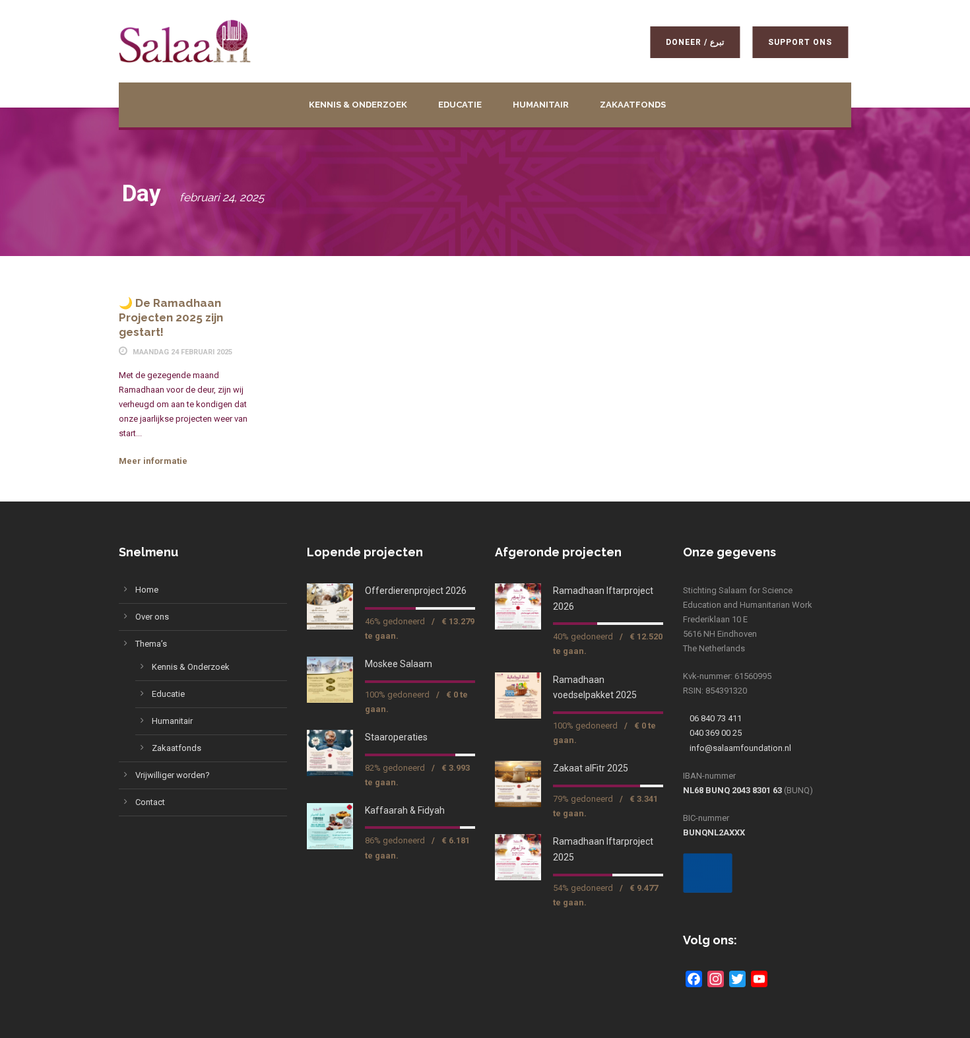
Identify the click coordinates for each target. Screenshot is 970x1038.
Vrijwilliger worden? (172, 775)
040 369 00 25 (716, 733)
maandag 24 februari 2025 (182, 352)
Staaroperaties (396, 737)
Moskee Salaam (398, 664)
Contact (150, 802)
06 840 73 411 (716, 718)
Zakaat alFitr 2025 (590, 768)
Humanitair (541, 105)
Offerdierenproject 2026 (416, 590)
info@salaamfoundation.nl (740, 748)
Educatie (460, 105)
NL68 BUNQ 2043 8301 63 (732, 790)
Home (146, 590)
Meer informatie (153, 461)
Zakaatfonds (633, 105)
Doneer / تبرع (688, 42)
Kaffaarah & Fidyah (405, 810)
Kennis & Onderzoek (358, 105)
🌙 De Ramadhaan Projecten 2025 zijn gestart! (171, 317)
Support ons (793, 42)
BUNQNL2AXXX (714, 832)
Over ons (152, 617)
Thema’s (151, 644)
